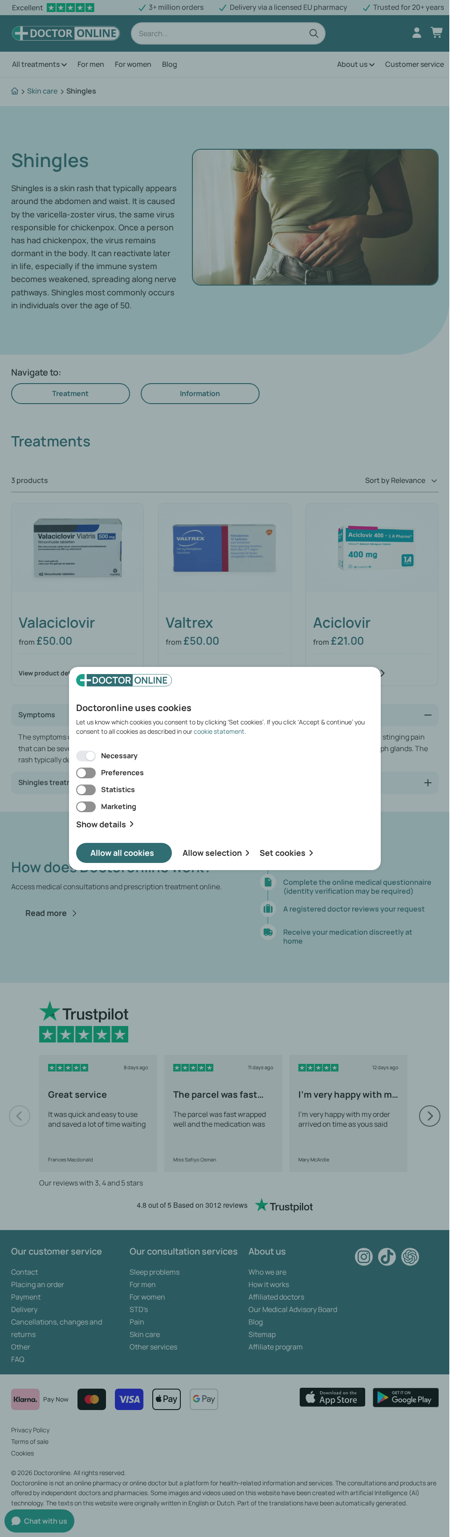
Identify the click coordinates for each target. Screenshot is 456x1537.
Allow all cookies (122, 852)
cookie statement (219, 731)
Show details (101, 824)
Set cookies (282, 852)
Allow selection (212, 852)
